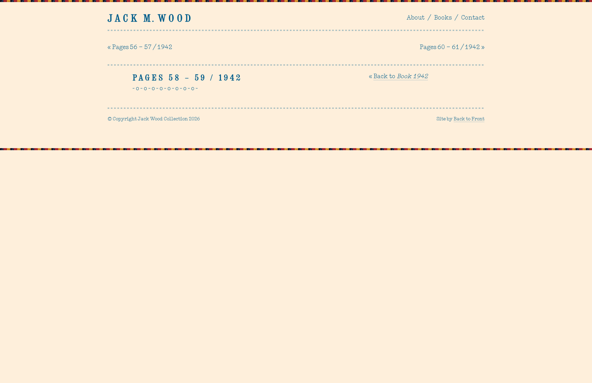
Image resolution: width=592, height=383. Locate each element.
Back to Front (469, 119)
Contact (472, 18)
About (415, 18)
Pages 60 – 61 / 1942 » (452, 48)
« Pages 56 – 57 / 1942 (140, 48)
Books (443, 18)
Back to (400, 77)
